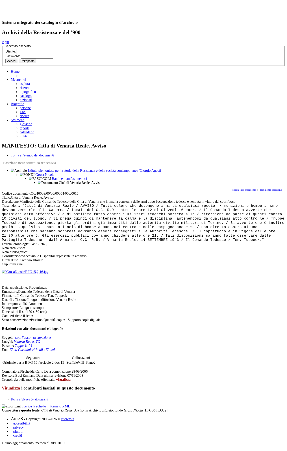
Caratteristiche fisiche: (17, 316)
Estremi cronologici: (16, 244)
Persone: (8, 346)
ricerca (24, 88)
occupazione (42, 337)
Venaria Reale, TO (27, 341)
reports (24, 128)
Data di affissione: (14, 299)
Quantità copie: (54, 320)
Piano (90, 362)
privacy (18, 427)
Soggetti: (8, 337)
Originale (9, 362)
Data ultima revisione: (51, 375)
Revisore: (8, 375)
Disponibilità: (49, 256)
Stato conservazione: (16, 320)
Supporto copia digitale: (84, 320)
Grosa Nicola (44, 174)
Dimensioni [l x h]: (15, 312)
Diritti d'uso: (10, 260)
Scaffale (72, 362)
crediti (17, 435)
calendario (27, 132)
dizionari (26, 100)
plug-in (18, 431)
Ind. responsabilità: (15, 304)
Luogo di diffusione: (41, 299)
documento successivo (271, 189)
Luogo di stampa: (32, 308)
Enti (23, 112)
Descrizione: (11, 201)
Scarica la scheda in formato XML (46, 406)
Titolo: (6, 197)
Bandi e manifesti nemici (69, 178)
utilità (24, 136)
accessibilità (21, 423)
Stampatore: (10, 308)
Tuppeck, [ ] (23, 346)
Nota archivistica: (14, 248)
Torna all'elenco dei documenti (32, 155)
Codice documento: (15, 193)
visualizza (63, 379)
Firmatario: (9, 295)
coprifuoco (22, 337)
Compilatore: (11, 371)
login (5, 42)
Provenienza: (38, 287)
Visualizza (11, 388)
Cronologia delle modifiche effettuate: (29, 379)
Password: (13, 56)
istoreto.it (67, 419)
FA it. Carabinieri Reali (26, 350)
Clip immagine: (13, 264)
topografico (28, 92)
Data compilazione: (58, 371)
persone (25, 108)
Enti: (5, 350)
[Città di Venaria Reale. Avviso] (25, 272)
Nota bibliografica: (15, 252)
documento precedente (244, 189)
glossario (26, 124)
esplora (25, 84)
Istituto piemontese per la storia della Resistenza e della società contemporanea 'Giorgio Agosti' (94, 170)
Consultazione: (12, 256)
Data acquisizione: (15, 287)
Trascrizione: (11, 205)
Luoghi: (8, 341)
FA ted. (51, 350)
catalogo (26, 96)
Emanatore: (10, 291)
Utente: (11, 51)
